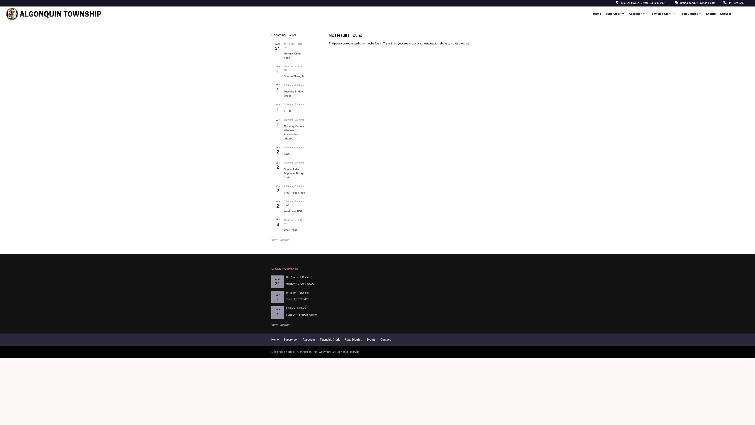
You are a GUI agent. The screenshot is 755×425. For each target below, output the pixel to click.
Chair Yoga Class (294, 192)
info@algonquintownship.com (697, 2)
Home (597, 13)
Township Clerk (660, 13)
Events (711, 13)
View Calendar (280, 240)
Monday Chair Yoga (300, 283)
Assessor (635, 13)
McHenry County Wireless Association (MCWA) (294, 132)
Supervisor (613, 13)
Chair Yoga (290, 230)
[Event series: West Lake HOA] (287, 204)
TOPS (287, 111)
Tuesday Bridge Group (302, 314)
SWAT (287, 154)
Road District (689, 13)
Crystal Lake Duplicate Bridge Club (294, 173)
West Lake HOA (293, 211)
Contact (725, 13)
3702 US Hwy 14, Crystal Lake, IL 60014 (644, 2)
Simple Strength (294, 76)
